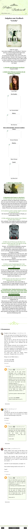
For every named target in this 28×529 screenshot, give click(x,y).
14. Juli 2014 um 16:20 (20, 369)
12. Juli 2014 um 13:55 (15, 448)
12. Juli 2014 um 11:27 (12, 409)
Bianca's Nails (7, 448)
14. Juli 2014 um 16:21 (20, 426)
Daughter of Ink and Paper (10, 333)
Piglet (5, 409)
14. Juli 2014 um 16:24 (20, 478)
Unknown (11, 369)
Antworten (6, 363)
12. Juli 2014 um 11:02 (21, 333)
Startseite (14, 527)
